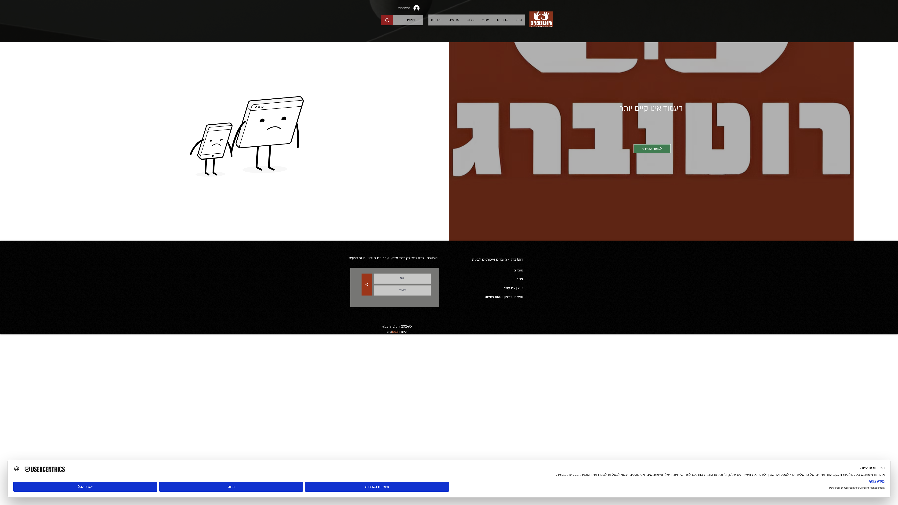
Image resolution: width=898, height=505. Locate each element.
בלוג (520, 279)
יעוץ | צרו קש (514, 288)
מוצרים (518, 270)
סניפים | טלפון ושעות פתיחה (504, 297)
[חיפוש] (387, 20)
